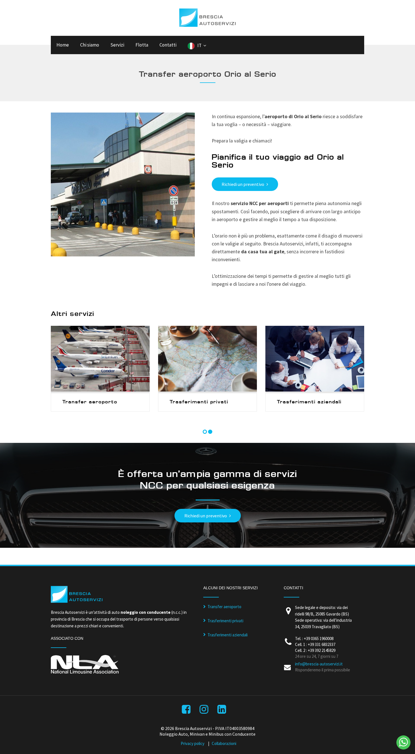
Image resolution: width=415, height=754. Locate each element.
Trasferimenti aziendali (227, 635)
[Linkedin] (222, 711)
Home (62, 45)
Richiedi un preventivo (243, 184)
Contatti (168, 45)
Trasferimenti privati (225, 620)
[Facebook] (187, 711)
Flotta (142, 45)
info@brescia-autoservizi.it (319, 664)
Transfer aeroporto (224, 606)
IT (199, 45)
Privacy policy (192, 743)
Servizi (117, 45)
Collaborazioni (224, 743)
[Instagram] (204, 711)
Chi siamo (89, 45)
